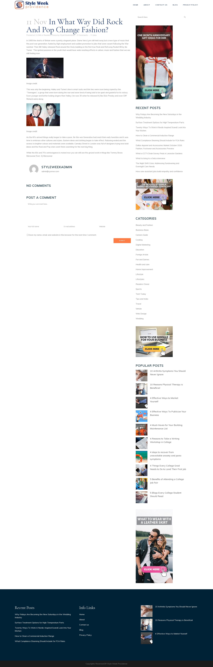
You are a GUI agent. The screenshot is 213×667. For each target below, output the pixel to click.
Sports (139, 289)
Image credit (31, 83)
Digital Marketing (143, 245)
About (82, 619)
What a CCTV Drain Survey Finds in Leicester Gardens (159, 153)
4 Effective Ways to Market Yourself (171, 633)
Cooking (139, 240)
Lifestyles (140, 279)
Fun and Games (142, 259)
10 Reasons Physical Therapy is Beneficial (174, 620)
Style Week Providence (117, 664)
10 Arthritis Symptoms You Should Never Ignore (176, 606)
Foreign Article (142, 254)
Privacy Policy (85, 635)
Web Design (141, 313)
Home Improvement (144, 269)
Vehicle (139, 309)
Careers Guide (142, 235)
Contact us (84, 624)
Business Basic (142, 230)
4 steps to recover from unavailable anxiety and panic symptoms (165, 455)
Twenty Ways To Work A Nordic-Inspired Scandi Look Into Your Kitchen (43, 629)
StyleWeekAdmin (67, 35)
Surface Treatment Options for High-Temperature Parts (160, 122)
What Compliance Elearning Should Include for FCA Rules (160, 140)
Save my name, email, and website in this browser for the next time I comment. (63, 235)
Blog (81, 630)
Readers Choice (50, 35)
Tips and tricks (142, 299)
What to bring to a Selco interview (150, 158)
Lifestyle (139, 274)
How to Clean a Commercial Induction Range (155, 135)
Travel (138, 304)
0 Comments (82, 35)
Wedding (139, 318)
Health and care (142, 264)
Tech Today (141, 294)
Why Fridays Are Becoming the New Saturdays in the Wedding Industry (43, 616)
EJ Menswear (46, 156)
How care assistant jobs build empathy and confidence (159, 171)
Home (82, 614)
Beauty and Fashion (144, 225)
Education (140, 249)
